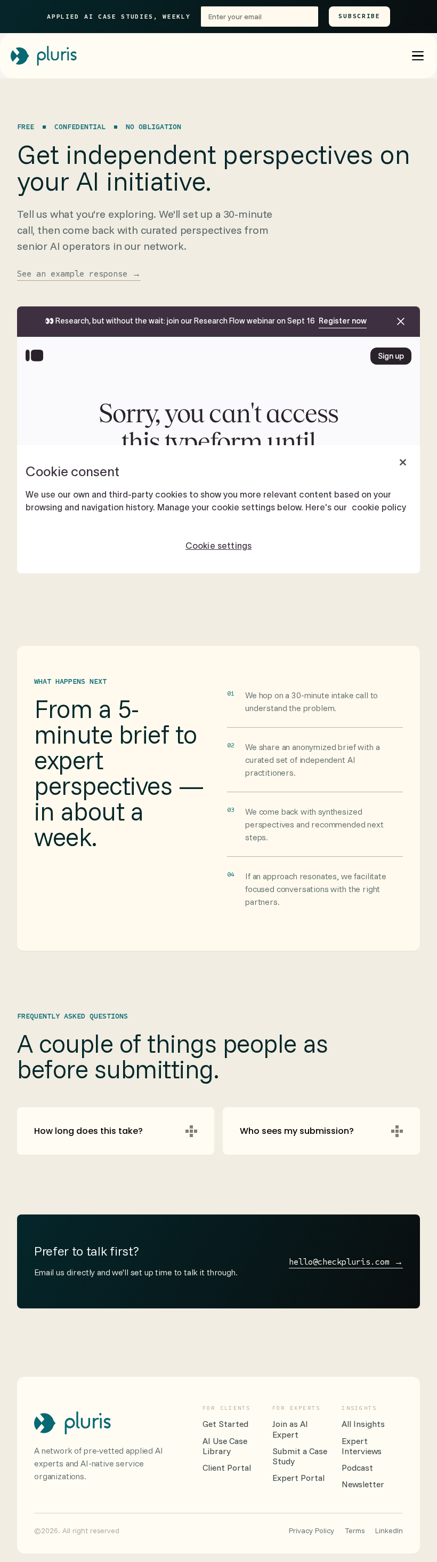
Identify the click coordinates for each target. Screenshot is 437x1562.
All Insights (363, 1424)
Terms (355, 1530)
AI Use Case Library (225, 1446)
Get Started (225, 1424)
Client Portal (227, 1468)
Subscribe (359, 16)
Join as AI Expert (290, 1429)
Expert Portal (298, 1478)
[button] (417, 56)
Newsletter (363, 1484)
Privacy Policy (311, 1530)
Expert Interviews (362, 1446)
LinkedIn (389, 1530)
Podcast (357, 1468)
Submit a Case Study (299, 1456)
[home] (44, 56)
